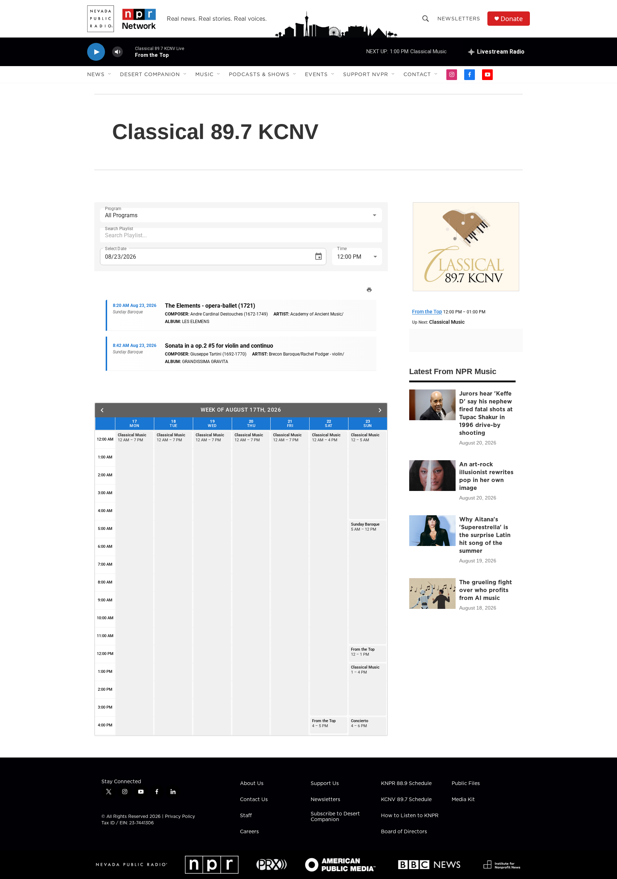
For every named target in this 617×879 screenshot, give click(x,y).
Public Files (466, 783)
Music (204, 74)
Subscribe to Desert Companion (335, 817)
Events (316, 74)
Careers (249, 832)
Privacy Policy (180, 816)
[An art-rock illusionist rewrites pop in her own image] (432, 475)
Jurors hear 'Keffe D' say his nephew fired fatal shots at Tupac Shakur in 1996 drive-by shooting (486, 413)
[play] (96, 52)
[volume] (117, 52)
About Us (252, 783)
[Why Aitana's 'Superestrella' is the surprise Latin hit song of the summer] (432, 530)
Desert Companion (150, 74)
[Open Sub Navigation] (110, 74)
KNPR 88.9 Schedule (406, 783)
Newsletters (458, 18)
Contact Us (254, 800)
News (96, 74)
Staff (246, 816)
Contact (417, 74)
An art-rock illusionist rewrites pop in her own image (486, 476)
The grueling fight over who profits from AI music (485, 590)
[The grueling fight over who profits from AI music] (432, 593)
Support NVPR (365, 74)
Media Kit (463, 800)
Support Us (325, 783)
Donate (512, 19)
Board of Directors (404, 832)
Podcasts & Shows (259, 74)
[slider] (129, 51)
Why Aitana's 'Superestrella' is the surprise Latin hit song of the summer (485, 535)
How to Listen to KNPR (409, 816)
